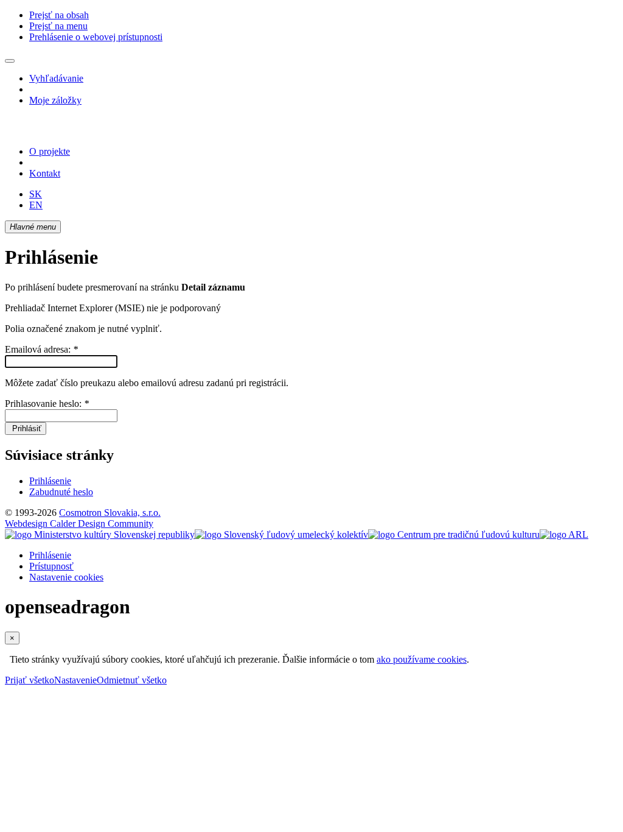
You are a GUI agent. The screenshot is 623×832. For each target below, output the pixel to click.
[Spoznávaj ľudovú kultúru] (81, 130)
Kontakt (44, 173)
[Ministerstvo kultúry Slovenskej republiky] (100, 534)
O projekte (49, 151)
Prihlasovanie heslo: (47, 403)
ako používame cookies (422, 659)
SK (35, 194)
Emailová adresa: (41, 349)
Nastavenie (75, 680)
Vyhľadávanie (56, 78)
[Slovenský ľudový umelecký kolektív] (281, 534)
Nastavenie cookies (66, 577)
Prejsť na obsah (59, 15)
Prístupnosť (51, 566)
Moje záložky (55, 100)
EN (36, 205)
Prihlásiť (25, 428)
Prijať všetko (29, 680)
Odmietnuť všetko (132, 680)
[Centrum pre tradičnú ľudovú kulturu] (454, 534)
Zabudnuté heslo (61, 492)
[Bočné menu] (10, 61)
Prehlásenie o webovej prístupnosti (95, 37)
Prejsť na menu (58, 26)
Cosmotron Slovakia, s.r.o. (110, 512)
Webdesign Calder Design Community (79, 523)
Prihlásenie (50, 481)
